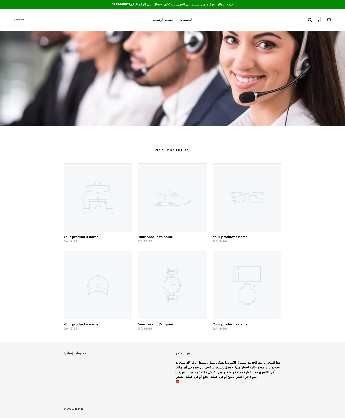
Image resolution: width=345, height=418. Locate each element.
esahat (78, 408)
